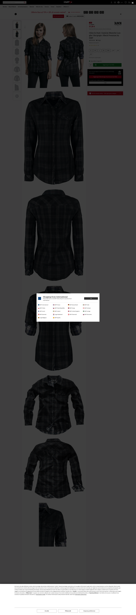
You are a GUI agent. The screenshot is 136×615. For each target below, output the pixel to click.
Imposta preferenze (89, 611)
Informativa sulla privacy (80, 594)
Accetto (47, 611)
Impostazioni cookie (40, 594)
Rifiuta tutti (68, 611)
